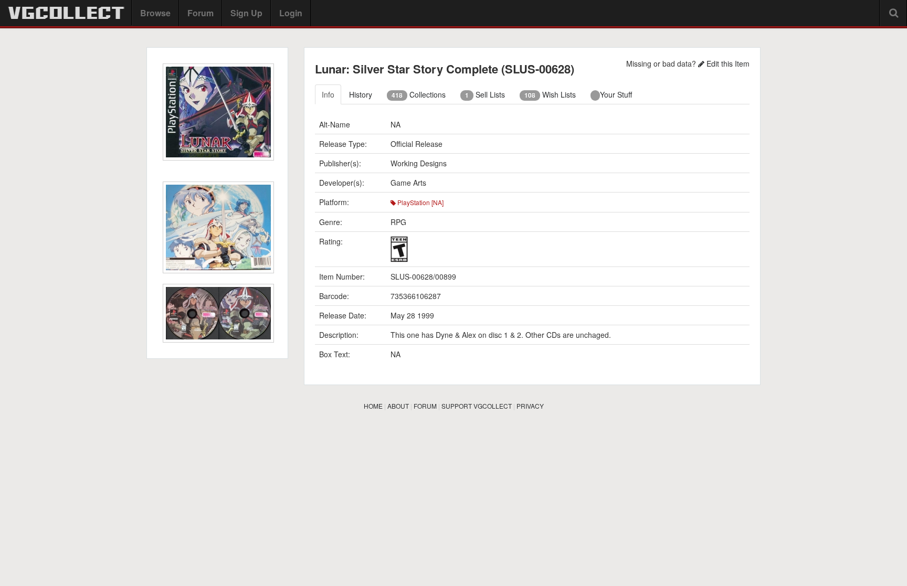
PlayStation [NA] (420, 202)
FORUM (425, 405)
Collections (419, 94)
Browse (155, 13)
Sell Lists (485, 94)
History (360, 94)
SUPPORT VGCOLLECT (476, 405)
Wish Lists (550, 94)
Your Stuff (616, 94)
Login (290, 13)
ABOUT (398, 405)
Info (328, 94)
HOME (373, 405)
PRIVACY (530, 405)
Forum (200, 13)
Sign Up (246, 13)
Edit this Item (727, 63)
